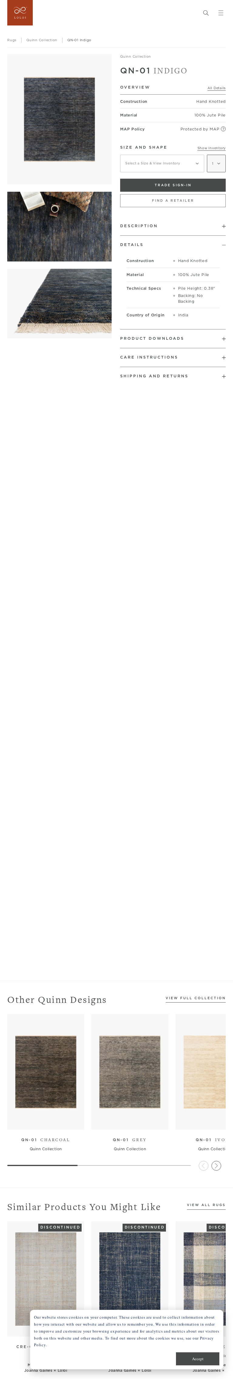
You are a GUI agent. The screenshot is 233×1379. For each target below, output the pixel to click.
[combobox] (162, 163)
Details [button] (132, 244)
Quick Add (42, 1120)
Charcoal (45, 1139)
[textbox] (162, 163)
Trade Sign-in (173, 185)
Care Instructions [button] (149, 357)
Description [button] (139, 225)
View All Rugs (206, 1205)
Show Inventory (212, 148)
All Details (217, 88)
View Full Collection (196, 998)
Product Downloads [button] (152, 338)
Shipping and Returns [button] (154, 376)
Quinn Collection (135, 56)
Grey (130, 1139)
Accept (198, 1358)
